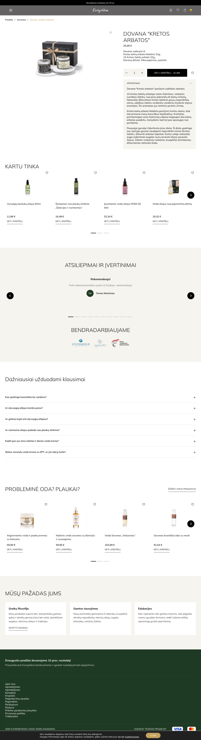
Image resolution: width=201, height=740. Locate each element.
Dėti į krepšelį (15, 221)
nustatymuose (132, 736)
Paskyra (9, 707)
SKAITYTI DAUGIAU (18, 627)
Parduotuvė (11, 704)
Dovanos (21, 20)
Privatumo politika (15, 713)
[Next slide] (190, 195)
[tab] (93, 561)
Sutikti (153, 735)
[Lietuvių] (190, 10)
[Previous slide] (10, 195)
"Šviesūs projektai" (155, 729)
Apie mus (10, 683)
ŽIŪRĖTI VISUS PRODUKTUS (182, 489)
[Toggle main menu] (11, 10)
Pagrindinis (11, 701)
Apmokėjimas (12, 686)
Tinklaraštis (11, 716)
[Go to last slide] (10, 295)
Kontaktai (10, 692)
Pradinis (9, 20)
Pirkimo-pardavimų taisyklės (21, 710)
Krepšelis (10, 695)
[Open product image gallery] (110, 32)
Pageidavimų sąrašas (17, 698)
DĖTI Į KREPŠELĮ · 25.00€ (167, 73)
